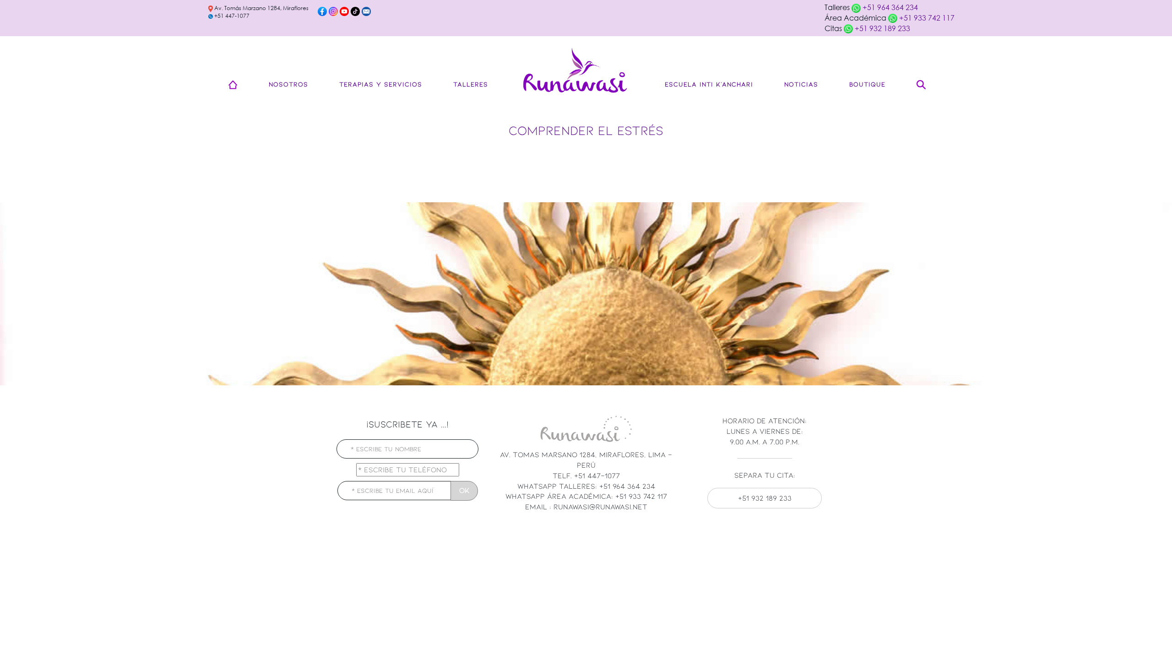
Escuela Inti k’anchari (709, 84)
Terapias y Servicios (380, 84)
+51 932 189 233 (881, 28)
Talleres (470, 84)
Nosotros (288, 84)
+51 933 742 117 (926, 17)
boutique (867, 84)
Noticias (801, 84)
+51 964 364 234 (889, 7)
